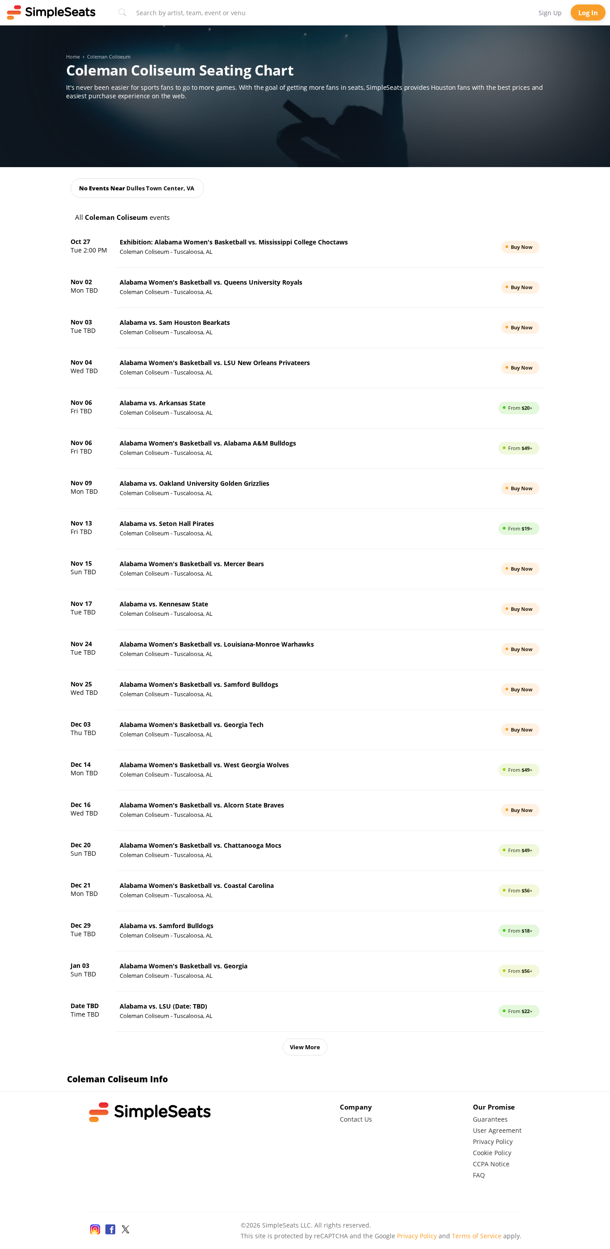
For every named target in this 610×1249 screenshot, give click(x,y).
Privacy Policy (493, 1141)
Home (73, 57)
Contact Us (356, 1119)
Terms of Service (476, 1236)
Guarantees (490, 1119)
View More (305, 1047)
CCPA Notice (491, 1164)
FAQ (479, 1175)
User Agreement (497, 1130)
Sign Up (550, 12)
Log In (588, 12)
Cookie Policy (492, 1152)
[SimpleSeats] (51, 12)
